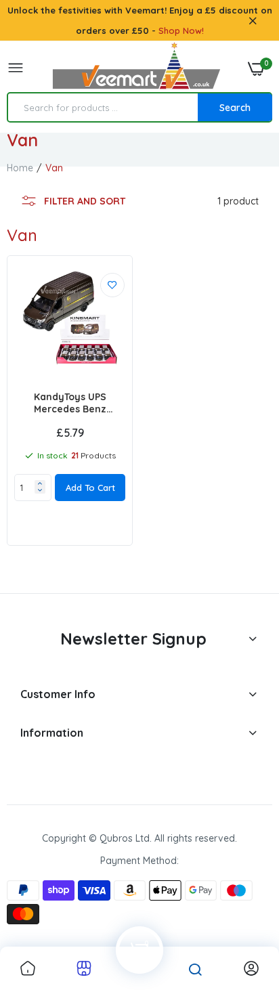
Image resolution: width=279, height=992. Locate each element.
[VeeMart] (136, 68)
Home (20, 168)
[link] (112, 285)
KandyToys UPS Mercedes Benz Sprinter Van (70, 403)
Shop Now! (181, 30)
